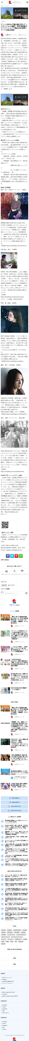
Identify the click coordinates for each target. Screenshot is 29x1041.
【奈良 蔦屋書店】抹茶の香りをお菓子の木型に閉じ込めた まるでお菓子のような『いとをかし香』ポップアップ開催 (19, 758)
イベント (12, 611)
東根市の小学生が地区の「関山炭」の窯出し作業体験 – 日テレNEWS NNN (16, 885)
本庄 (12, 941)
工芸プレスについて (7, 977)
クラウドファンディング (17, 937)
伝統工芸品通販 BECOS (8, 981)
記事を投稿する (16, 798)
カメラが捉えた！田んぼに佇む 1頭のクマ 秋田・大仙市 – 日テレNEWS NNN (16, 904)
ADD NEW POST (16, 806)
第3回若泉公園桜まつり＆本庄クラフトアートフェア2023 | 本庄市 (19, 772)
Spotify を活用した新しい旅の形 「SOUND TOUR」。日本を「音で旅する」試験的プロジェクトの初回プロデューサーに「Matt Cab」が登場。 (16, 827)
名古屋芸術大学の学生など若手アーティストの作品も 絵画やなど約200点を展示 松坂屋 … (16, 900)
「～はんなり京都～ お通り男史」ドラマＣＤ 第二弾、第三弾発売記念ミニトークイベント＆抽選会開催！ (19, 649)
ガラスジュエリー (6, 937)
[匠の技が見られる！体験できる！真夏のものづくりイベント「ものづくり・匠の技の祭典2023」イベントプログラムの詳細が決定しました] (5, 676)
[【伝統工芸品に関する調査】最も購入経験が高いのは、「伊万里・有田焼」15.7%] (5, 786)
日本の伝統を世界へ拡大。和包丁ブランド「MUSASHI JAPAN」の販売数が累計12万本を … (16, 909)
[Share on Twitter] (12, 556)
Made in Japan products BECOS (10, 996)
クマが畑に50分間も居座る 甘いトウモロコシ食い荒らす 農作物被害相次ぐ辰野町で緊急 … (16, 890)
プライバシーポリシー (7, 983)
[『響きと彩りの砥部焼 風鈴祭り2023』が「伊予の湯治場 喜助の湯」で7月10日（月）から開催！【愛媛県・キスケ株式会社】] (5, 617)
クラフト (4, 939)
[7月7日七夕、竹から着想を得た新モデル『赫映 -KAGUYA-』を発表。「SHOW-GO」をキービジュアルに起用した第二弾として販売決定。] (5, 742)
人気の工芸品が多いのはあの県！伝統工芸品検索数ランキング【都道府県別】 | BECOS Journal (16, 845)
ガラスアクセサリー (21, 934)
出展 (3, 941)
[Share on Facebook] (8, 556)
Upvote (6, 571)
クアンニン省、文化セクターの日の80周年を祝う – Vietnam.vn (16, 875)
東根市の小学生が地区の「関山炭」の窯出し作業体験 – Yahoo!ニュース (16, 880)
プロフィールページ (5, 574)
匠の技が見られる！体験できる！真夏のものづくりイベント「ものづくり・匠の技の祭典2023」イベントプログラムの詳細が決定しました (19, 677)
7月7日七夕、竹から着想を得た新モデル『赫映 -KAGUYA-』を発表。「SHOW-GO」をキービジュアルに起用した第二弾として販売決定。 (19, 743)
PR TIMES (5, 560)
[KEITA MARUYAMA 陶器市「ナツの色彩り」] (5, 690)
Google (25, 930)
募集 (8, 941)
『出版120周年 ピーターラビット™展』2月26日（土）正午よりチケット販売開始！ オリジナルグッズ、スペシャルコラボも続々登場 (16, 851)
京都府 (25, 939)
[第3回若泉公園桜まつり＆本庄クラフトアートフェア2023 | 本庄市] (5, 772)
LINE (3, 1010)
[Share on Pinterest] (16, 556)
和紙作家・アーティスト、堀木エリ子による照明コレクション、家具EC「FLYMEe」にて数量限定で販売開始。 (16, 833)
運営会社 (4, 979)
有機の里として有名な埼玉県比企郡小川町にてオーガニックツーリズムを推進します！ (16, 864)
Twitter (4, 1007)
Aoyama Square (17, 930)
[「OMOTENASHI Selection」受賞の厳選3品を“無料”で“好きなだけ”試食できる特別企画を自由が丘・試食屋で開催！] (5, 662)
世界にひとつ (18, 939)
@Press (4, 930)
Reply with (26, 593)
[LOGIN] (27, 2)
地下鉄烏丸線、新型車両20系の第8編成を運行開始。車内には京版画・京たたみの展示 (16, 895)
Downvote (22, 571)
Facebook (4, 1005)
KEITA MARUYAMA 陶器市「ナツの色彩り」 (19, 688)
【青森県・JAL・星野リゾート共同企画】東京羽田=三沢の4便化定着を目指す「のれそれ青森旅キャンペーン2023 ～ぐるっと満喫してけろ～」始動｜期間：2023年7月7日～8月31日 (19, 726)
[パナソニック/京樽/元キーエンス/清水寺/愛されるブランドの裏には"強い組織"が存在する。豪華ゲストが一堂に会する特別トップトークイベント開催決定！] (5, 633)
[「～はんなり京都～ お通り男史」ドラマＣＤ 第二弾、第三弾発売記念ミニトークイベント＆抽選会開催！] (5, 649)
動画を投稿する (16, 802)
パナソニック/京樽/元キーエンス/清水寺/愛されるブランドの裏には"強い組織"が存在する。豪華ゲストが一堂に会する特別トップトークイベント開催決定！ (19, 635)
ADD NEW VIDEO (16, 810)
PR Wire (23, 932)
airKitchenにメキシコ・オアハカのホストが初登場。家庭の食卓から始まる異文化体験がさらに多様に (16, 914)
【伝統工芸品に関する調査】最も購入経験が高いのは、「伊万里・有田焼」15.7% (19, 785)
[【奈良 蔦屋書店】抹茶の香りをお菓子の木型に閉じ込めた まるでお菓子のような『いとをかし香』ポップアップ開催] (5, 757)
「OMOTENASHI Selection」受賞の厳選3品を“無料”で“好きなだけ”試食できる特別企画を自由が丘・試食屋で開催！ (19, 662)
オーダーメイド (11, 934)
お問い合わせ (5, 1012)
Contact (4, 1029)
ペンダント (11, 939)
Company (4, 994)
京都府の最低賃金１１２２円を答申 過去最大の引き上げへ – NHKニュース (16, 919)
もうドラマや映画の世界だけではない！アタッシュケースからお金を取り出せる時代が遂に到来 (16, 860)
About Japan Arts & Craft (8, 992)
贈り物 (3, 943)
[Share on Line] (21, 556)
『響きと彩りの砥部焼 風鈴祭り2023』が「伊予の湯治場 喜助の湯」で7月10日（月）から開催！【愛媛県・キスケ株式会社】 (19, 620)
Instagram (4, 1008)
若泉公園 (21, 941)
